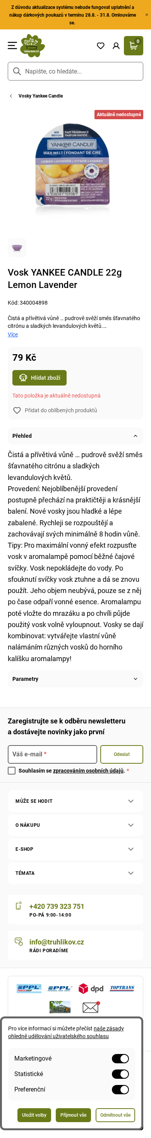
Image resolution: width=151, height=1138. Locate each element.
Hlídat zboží (45, 378)
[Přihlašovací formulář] (116, 45)
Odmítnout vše (115, 1115)
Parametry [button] (25, 679)
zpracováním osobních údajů (88, 771)
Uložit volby (34, 1115)
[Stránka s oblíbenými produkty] (100, 45)
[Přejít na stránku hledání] (17, 71)
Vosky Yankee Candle (41, 96)
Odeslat (122, 754)
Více (13, 334)
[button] (116, 45)
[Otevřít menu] (12, 45)
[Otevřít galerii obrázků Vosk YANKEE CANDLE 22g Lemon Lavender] (17, 247)
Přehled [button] (22, 436)
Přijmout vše (73, 1115)
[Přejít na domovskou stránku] (55, 45)
